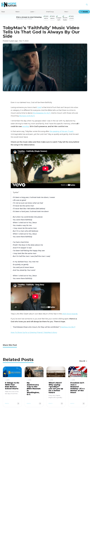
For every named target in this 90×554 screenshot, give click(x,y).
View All (82, 361)
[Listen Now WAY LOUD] (71, 17)
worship (25, 126)
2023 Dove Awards (69, 314)
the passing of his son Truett (61, 131)
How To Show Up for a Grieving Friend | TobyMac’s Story (34, 332)
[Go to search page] (87, 4)
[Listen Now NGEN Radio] (65, 17)
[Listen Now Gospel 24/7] (58, 17)
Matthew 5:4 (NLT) (68, 327)
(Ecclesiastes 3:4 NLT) (42, 113)
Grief (39, 107)
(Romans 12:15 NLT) (27, 116)
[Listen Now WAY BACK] (52, 17)
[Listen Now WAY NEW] (46, 17)
